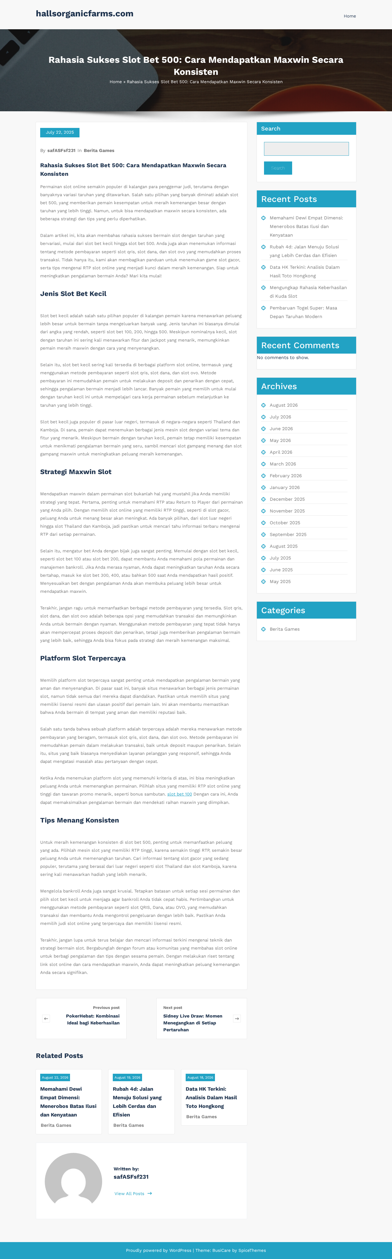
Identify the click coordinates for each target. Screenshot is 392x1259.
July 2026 (280, 417)
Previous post (106, 1007)
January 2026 (285, 487)
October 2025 (285, 522)
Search (270, 128)
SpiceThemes (251, 1250)
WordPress (180, 1250)
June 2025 (281, 569)
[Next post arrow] (236, 1018)
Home (350, 16)
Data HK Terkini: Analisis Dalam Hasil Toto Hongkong (211, 1097)
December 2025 (287, 499)
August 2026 (284, 405)
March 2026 (283, 464)
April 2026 (281, 452)
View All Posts (130, 1193)
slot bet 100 (179, 794)
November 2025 (287, 511)
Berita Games (99, 150)
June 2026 (281, 428)
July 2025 (280, 558)
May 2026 (280, 440)
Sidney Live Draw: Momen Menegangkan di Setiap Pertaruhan (192, 1022)
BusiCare (222, 1250)
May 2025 (280, 581)
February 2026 (286, 475)
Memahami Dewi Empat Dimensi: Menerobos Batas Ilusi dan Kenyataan (306, 226)
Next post (172, 1007)
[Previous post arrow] (46, 1018)
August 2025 (284, 546)
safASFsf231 (61, 150)
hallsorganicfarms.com (84, 13)
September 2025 (288, 534)
